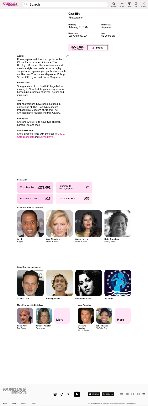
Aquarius (106, 27)
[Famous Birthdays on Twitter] (68, 394)
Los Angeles (75, 35)
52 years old (108, 35)
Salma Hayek (46, 136)
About (5, 403)
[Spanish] (121, 394)
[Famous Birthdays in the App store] (94, 394)
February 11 (75, 27)
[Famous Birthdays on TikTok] (61, 394)
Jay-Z (61, 133)
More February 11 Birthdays (30, 305)
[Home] (24, 392)
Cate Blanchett (25, 136)
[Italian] (138, 394)
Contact (14, 403)
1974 (85, 27)
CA (85, 35)
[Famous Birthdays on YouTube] (78, 394)
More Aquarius (84, 305)
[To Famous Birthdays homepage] (10, 4)
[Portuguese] (127, 394)
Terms (33, 403)
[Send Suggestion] (67, 56)
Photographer (75, 17)
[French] (132, 394)
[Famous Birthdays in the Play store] (108, 394)
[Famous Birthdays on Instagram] (55, 394)
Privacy (24, 403)
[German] (143, 394)
